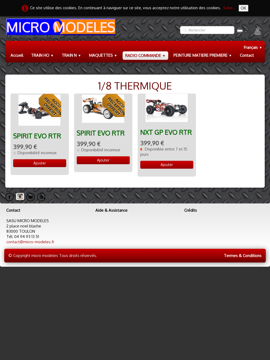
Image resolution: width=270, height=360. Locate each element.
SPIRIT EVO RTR (37, 136)
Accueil (17, 55)
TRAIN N (71, 55)
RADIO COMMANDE (145, 55)
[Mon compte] (257, 31)
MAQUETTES (103, 55)
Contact (247, 55)
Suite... (229, 7)
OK (243, 8)
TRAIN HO (42, 55)
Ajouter (39, 163)
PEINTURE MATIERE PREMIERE (202, 55)
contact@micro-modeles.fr (30, 241)
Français (253, 47)
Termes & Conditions (243, 255)
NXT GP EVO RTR (166, 132)
